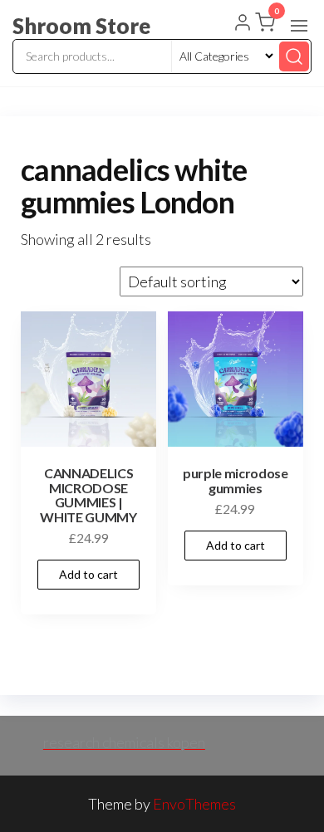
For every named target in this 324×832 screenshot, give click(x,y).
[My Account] (243, 24)
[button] (299, 26)
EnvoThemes (194, 804)
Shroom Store (81, 25)
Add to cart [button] (88, 574)
